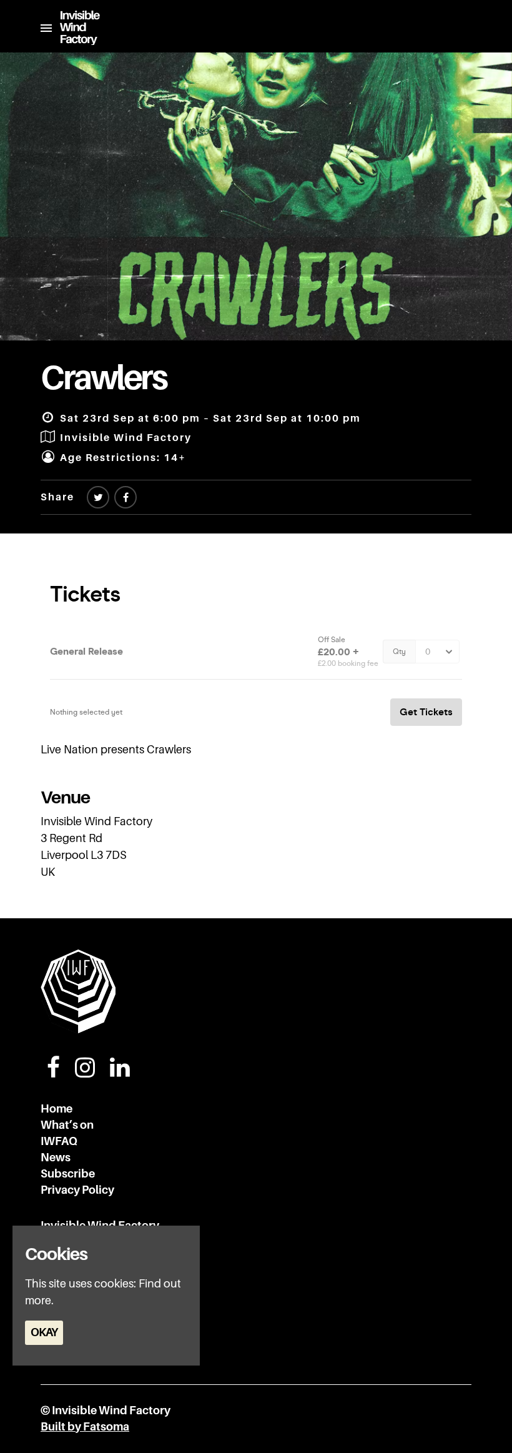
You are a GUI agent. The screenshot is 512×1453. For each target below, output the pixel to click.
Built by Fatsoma (85, 1427)
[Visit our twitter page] (98, 497)
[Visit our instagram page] (85, 1072)
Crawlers (103, 378)
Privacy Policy (77, 1190)
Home (56, 1109)
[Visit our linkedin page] (120, 1072)
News (56, 1157)
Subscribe (68, 1174)
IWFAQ (59, 1141)
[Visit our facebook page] (125, 497)
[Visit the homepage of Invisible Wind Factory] (76, 28)
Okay (44, 1332)
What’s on (67, 1125)
